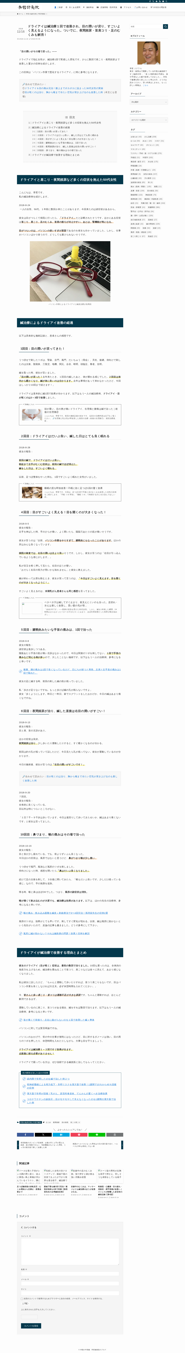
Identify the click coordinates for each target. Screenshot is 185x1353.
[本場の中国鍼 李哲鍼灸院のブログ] (29, 7)
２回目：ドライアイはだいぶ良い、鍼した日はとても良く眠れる (68, 135)
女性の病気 (150, 174)
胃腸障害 (154, 207)
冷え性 (153, 162)
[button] (25, 1135)
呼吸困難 (136, 166)
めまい (147, 141)
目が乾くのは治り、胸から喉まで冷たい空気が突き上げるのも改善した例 (64, 92)
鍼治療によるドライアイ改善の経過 (51, 127)
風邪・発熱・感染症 (141, 232)
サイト (24, 1289)
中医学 (148, 157)
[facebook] (150, 1)
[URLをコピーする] (114, 1135)
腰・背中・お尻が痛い (142, 216)
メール (25, 1279)
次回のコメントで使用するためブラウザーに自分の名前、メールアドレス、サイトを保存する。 (64, 1299)
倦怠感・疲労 (138, 162)
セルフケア (137, 145)
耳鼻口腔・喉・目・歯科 (153, 203)
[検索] (166, 1)
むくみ (48, 1122)
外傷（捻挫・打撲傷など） (143, 170)
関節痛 (135, 228)
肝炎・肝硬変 (138, 207)
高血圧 (152, 236)
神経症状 (150, 195)
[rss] (159, 1)
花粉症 (152, 220)
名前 (24, 1269)
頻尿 (156, 228)
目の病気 (65, 1122)
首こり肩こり (75, 1122)
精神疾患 (136, 199)
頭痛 (146, 228)
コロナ (159, 141)
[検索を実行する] (165, 26)
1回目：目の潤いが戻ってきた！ (52, 131)
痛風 (158, 186)
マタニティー (138, 149)
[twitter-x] (153, 1)
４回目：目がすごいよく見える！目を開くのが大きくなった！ (66, 139)
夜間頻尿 (56, 1122)
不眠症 (135, 157)
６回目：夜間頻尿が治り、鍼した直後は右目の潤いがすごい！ (66, 146)
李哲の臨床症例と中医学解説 (30, 1122)
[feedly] (156, 1)
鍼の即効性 (153, 224)
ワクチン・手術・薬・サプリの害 (146, 153)
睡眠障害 (137, 195)
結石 (134, 203)
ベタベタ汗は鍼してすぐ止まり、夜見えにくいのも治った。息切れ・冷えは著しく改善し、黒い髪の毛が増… (81, 604)
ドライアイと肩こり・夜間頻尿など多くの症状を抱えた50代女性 (66, 122)
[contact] (163, 1)
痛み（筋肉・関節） (141, 186)
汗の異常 (149, 178)
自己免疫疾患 (138, 220)
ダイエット (152, 145)
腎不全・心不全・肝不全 (142, 211)
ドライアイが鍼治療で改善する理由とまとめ (55, 155)
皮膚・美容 (137, 191)
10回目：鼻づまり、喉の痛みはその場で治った (59, 150)
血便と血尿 (137, 224)
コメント (26, 1236)
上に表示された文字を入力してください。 (38, 1309)
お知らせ (136, 137)
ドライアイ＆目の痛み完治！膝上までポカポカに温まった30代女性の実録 (64, 88)
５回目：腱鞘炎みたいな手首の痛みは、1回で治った (62, 143)
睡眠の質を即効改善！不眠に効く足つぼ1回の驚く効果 (73, 488)
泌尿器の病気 (138, 182)
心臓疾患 (136, 178)
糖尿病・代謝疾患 (153, 199)
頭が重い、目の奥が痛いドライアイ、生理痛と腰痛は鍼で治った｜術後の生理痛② (81, 410)
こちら (145, 85)
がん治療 (150, 137)
